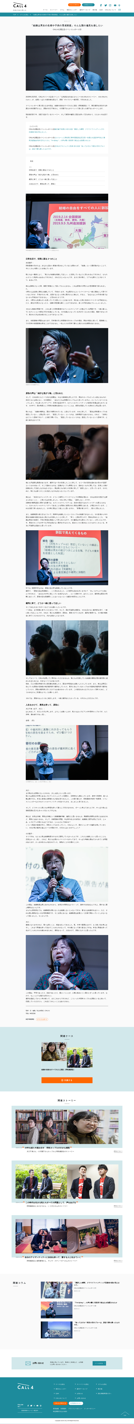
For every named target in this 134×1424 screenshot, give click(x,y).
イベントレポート (42, 1019)
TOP (14, 14)
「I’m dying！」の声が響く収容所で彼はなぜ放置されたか (95, 1302)
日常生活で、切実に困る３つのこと (41, 170)
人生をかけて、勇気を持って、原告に (42, 184)
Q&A (101, 10)
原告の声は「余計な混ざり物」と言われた (44, 175)
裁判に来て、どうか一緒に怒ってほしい (43, 179)
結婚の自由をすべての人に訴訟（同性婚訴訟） (58, 1069)
